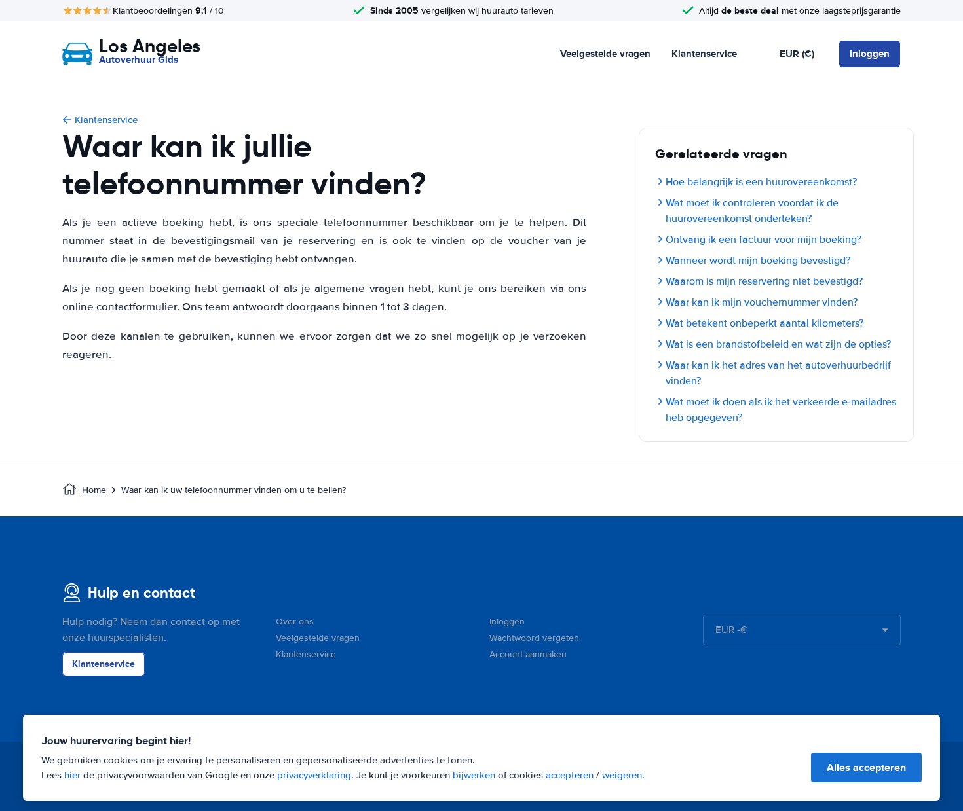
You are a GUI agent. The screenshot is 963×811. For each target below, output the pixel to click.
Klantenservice (704, 53)
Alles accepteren (866, 767)
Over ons (295, 621)
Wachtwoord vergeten (534, 637)
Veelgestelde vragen (605, 53)
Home (94, 490)
